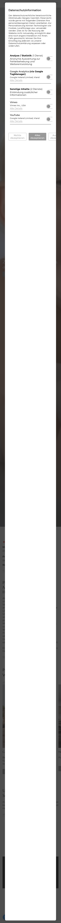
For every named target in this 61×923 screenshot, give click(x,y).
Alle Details (16, 80)
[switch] (48, 57)
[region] (30, 90)
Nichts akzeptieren (17, 136)
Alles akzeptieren (37, 136)
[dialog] (30, 461)
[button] (48, 58)
